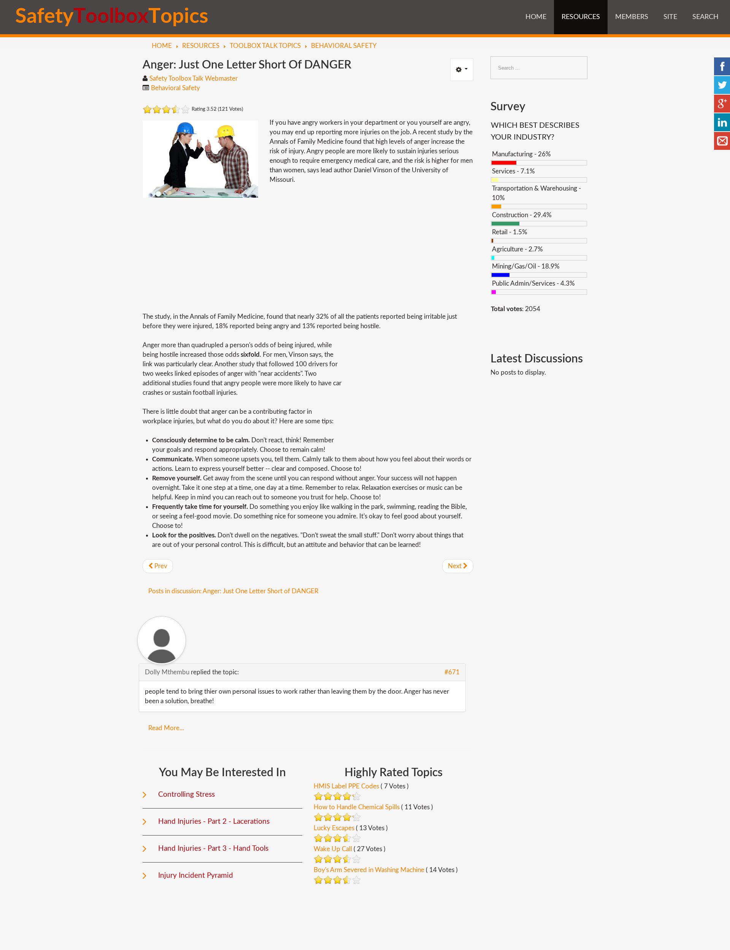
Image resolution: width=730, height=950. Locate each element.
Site (670, 17)
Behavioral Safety (175, 88)
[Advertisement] (308, 255)
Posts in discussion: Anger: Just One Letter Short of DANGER (233, 591)
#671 (452, 672)
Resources (581, 17)
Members (631, 17)
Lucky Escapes (334, 828)
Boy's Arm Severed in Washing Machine (369, 870)
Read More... (166, 728)
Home (535, 17)
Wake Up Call (333, 849)
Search (705, 17)
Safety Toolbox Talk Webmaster (193, 78)
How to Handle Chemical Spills (357, 807)
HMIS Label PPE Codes (346, 786)
